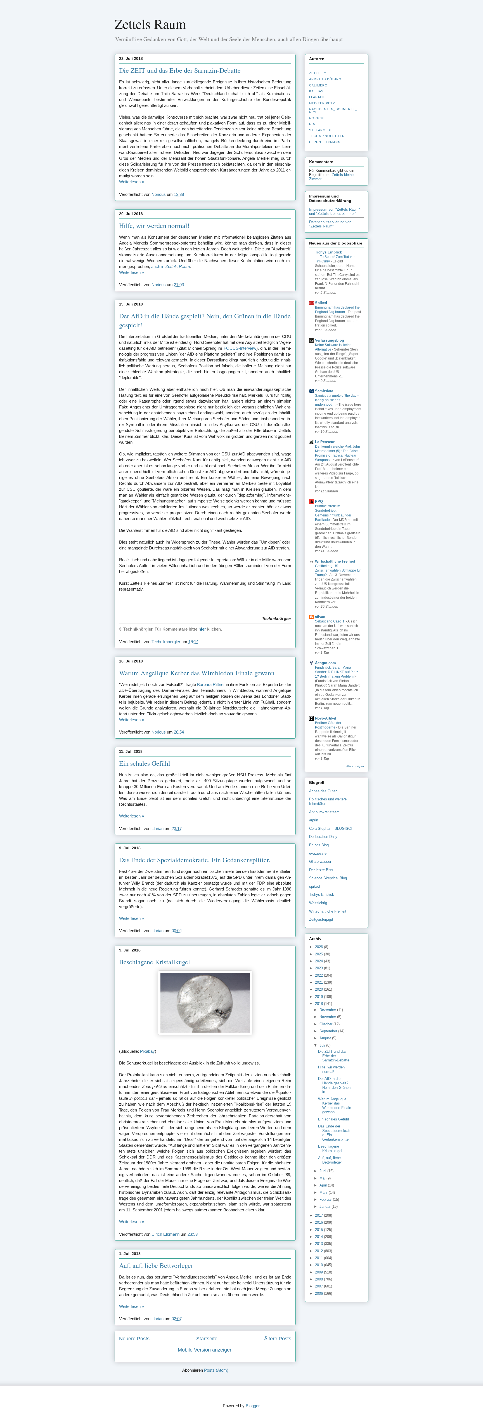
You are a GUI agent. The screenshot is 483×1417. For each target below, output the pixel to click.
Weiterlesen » (131, 181)
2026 (319, 947)
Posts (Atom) (216, 1370)
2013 (319, 1244)
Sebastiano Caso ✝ (330, 621)
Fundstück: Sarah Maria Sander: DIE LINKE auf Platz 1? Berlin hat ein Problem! (336, 672)
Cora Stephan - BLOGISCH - (332, 828)
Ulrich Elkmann (324, 142)
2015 (319, 1230)
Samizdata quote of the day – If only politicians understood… (337, 400)
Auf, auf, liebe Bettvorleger (156, 1265)
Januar (325, 1206)
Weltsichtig (318, 903)
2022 (319, 975)
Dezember (328, 1010)
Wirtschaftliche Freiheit (335, 561)
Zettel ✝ (317, 73)
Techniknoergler (327, 136)
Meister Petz (322, 103)
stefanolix (320, 130)
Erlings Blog (319, 845)
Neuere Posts (134, 1338)
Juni (323, 1171)
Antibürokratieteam (324, 812)
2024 (319, 961)
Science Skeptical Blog (328, 878)
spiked (314, 886)
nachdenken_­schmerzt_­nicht (333, 110)
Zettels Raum (150, 23)
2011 (319, 1258)
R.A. (312, 124)
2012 (319, 1251)
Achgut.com (325, 663)
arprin (313, 820)
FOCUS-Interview (240, 348)
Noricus (317, 118)
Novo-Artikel (325, 718)
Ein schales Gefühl (144, 763)
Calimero (318, 85)
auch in (170, 266)
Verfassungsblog (329, 340)
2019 (319, 997)
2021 (319, 982)
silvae (320, 617)
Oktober (326, 1024)
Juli (322, 1045)
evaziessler (318, 853)
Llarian (316, 97)
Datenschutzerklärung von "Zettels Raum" (330, 224)
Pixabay (147, 1051)
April (323, 1185)
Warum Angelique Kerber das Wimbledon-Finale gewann (196, 672)
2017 (319, 1215)
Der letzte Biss (321, 870)
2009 (319, 1272)
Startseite (206, 1338)
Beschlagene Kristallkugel (154, 961)
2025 (319, 954)
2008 (319, 1279)
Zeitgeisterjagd (321, 919)
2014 (319, 1237)
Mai (322, 1178)
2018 (319, 1004)
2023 (319, 968)
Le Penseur (325, 442)
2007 (319, 1286)
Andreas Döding (325, 79)
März (324, 1192)
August (325, 1038)
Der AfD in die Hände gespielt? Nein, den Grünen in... (334, 1085)
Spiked (321, 303)
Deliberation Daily (323, 837)
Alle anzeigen (355, 766)
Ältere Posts (277, 1338)
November (328, 1017)
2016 (319, 1222)
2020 (319, 989)
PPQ (319, 501)
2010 (319, 1265)
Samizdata (324, 391)
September (328, 1031)
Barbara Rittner (211, 684)
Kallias (316, 91)
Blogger (252, 1405)
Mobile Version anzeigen (205, 1350)
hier (202, 629)
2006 (319, 1293)
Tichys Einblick (328, 252)
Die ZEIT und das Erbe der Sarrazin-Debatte (180, 70)
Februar (326, 1199)
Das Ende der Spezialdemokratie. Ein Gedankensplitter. (194, 859)
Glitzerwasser (320, 861)
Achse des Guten (323, 791)
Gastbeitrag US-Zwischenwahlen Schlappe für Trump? (338, 570)
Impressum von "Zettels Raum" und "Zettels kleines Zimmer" (334, 211)
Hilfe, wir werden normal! (154, 225)
